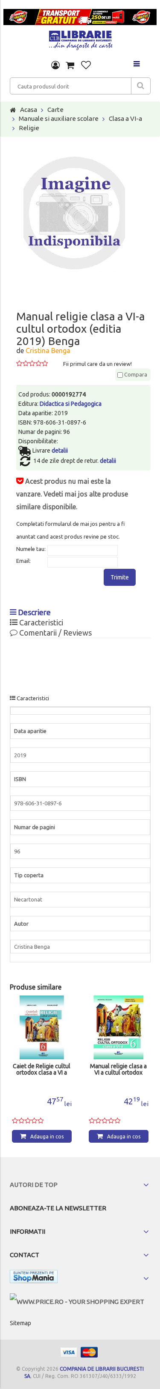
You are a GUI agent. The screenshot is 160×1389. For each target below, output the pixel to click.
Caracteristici (40, 622)
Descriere (33, 612)
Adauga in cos (47, 1136)
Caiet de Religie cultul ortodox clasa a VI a (41, 1069)
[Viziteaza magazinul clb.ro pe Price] (77, 1301)
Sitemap (20, 1323)
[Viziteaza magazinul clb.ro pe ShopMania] (34, 1278)
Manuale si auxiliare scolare (59, 118)
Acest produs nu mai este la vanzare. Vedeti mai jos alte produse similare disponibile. (72, 494)
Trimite (120, 577)
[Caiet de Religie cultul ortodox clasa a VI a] (42, 1027)
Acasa (28, 109)
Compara (135, 374)
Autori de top (34, 1184)
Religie (29, 127)
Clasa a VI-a (125, 118)
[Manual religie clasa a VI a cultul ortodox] (119, 1027)
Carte (55, 109)
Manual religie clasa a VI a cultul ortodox (118, 1069)
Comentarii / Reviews (54, 632)
